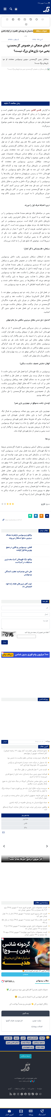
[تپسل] (2, 653)
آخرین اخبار (9, 1114)
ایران (23, 1038)
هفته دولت (40, 1047)
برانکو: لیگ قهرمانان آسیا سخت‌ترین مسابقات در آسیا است (18, 561)
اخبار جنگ (42, 1114)
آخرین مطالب (43, 746)
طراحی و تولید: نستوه (24, 1081)
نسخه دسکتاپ (25, 1056)
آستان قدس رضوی (12, 1043)
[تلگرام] (13, 19)
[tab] (25, 815)
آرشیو (9, 1089)
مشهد (16, 1038)
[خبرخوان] (10, 1094)
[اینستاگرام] (7, 19)
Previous (47, 846)
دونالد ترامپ (26, 1043)
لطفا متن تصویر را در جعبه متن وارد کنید (37, 632)
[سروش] (19, 19)
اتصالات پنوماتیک (36, 1027)
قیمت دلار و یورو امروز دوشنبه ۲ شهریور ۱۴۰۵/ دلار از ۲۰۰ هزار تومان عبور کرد (24, 915)
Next (4, 846)
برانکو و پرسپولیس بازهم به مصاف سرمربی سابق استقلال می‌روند (19, 537)
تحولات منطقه (41, 31)
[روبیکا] (42, 19)
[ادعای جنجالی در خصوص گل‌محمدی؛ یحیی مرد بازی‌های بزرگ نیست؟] (25, 84)
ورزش (25, 36)
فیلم (21, 1114)
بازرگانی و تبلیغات (20, 1089)
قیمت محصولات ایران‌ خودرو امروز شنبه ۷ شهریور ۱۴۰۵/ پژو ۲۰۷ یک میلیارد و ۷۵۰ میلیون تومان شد (25, 908)
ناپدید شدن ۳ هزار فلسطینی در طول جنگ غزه (31, 769)
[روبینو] (36, 19)
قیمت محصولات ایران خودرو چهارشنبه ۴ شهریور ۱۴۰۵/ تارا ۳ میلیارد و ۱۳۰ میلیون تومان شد (25, 927)
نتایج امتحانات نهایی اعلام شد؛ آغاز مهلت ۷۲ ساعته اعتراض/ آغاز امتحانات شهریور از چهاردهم (25, 752)
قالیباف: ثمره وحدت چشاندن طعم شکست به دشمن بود (27, 758)
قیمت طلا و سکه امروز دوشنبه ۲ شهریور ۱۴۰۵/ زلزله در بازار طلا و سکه (24, 921)
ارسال (4, 642)
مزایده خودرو (37, 1021)
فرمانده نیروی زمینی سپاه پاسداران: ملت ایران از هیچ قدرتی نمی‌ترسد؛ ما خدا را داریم (26, 775)
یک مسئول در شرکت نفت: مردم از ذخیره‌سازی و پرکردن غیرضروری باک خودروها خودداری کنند (27, 763)
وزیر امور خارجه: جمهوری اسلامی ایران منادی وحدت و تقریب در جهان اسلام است (24, 796)
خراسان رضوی (32, 1038)
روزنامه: (47, 741)
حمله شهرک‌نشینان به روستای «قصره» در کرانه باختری (24, 31)
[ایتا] (24, 19)
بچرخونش (25, 974)
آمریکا (42, 1038)
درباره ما (39, 1089)
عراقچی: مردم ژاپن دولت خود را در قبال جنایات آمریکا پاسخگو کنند (25, 808)
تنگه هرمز (8, 1038)
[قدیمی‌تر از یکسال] (41, 538)
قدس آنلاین (45, 9)
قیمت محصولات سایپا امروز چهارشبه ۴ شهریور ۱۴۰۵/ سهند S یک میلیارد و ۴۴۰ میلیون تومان (25, 933)
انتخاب (5, 742)
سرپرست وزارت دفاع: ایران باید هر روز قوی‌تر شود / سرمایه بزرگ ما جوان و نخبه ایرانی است (24, 789)
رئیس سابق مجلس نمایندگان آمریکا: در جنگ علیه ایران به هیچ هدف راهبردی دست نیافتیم (24, 782)
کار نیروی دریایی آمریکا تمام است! (25, 859)
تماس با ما (31, 1089)
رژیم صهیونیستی (28, 1047)
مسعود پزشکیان (38, 1043)
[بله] (30, 19)
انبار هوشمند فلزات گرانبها (14, 1021)
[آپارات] (26, 24)
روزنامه (31, 1114)
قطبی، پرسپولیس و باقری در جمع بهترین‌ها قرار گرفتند (19, 549)
